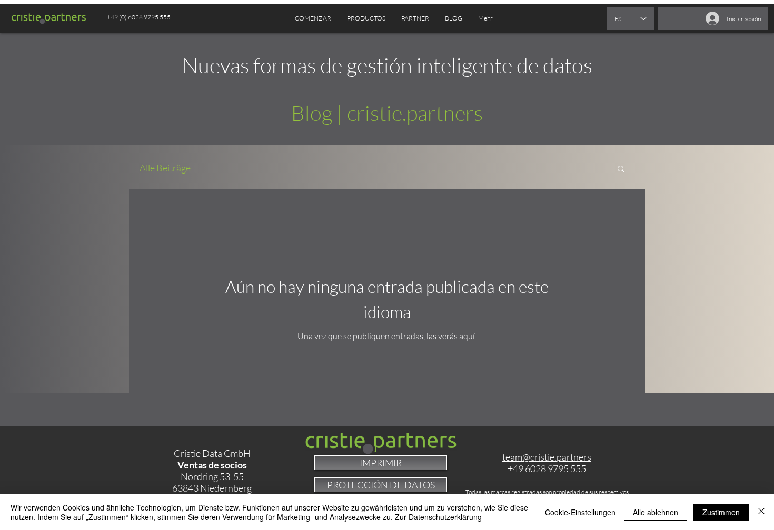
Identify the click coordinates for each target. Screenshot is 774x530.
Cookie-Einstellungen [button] (580, 512)
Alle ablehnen (655, 512)
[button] (415, 18)
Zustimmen (721, 512)
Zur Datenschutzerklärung (438, 517)
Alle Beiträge (165, 168)
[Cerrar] (761, 512)
